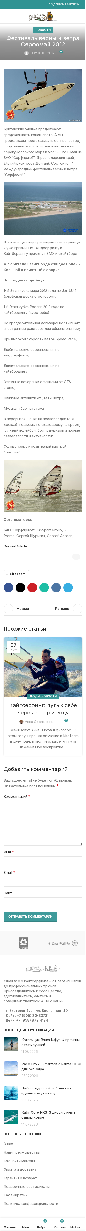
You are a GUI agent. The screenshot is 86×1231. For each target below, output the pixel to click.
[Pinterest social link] (32, 587)
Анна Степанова (39, 721)
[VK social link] (35, 4)
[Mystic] (23, 943)
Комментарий (17, 796)
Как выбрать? (15, 1195)
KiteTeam (17, 574)
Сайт (8, 893)
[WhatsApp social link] (29, 4)
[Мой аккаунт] (80, 16)
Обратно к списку (43, 608)
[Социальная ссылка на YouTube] (18, 4)
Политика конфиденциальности (31, 1203)
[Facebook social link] (6, 4)
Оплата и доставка (20, 1169)
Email (9, 872)
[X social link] (20, 587)
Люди (35, 696)
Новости (43, 30)
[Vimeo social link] (24, 4)
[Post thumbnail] (11, 1045)
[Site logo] (43, 16)
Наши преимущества (22, 1152)
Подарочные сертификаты (27, 1186)
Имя (9, 852)
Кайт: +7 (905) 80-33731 (27, 1015)
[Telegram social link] (41, 4)
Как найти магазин (19, 1161)
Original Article (15, 546)
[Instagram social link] (12, 4)
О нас (8, 1143)
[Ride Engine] (62, 943)
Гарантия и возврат (20, 1178)
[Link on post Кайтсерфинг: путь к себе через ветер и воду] (43, 667)
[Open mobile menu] (5, 16)
